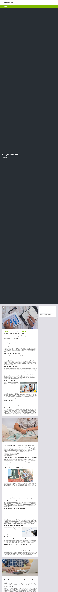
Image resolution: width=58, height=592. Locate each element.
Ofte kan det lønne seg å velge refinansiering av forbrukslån (18, 579)
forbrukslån (24, 331)
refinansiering (23, 577)
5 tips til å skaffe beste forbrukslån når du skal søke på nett (19, 445)
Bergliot (6, 331)
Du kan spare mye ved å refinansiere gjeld (14, 333)
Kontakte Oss (6, 6)
